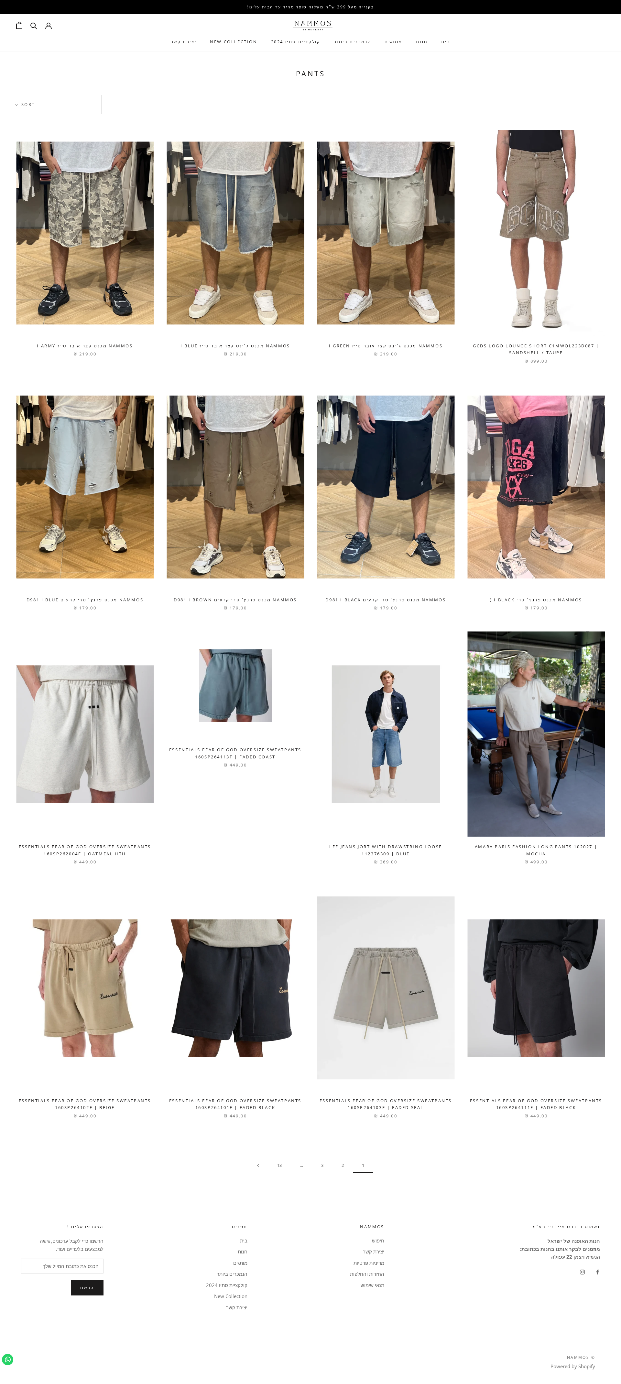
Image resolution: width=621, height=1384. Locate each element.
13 (279, 1165)
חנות (422, 42)
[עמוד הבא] (258, 1165)
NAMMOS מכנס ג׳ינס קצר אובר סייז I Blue (235, 346)
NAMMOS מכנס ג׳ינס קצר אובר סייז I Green (385, 346)
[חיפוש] (33, 25)
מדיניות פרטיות (369, 1263)
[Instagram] (582, 1271)
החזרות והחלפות (367, 1274)
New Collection (233, 42)
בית (445, 42)
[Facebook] (597, 1271)
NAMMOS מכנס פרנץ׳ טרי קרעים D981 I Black (385, 600)
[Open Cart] (19, 25)
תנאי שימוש (372, 1285)
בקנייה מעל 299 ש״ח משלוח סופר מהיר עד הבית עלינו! (310, 7)
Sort (27, 104)
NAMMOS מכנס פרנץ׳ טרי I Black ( (536, 600)
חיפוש (378, 1240)
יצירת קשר (183, 42)
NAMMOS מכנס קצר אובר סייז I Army (85, 346)
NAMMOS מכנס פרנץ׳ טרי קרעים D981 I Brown (235, 600)
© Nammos (581, 1357)
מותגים (393, 42)
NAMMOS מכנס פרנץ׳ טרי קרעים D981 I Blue (85, 600)
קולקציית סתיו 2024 (296, 42)
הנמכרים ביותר (352, 42)
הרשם (87, 1288)
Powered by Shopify (572, 1366)
